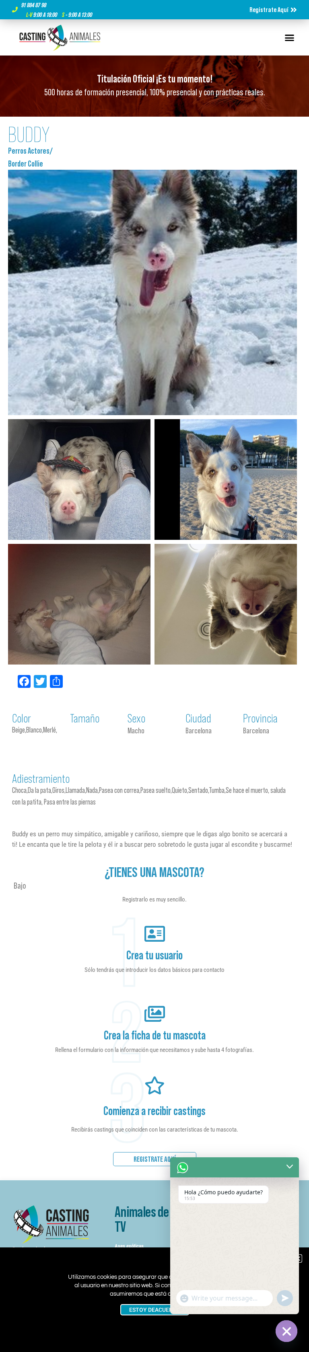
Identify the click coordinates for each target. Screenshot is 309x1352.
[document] (154, 676)
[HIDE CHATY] (286, 1331)
